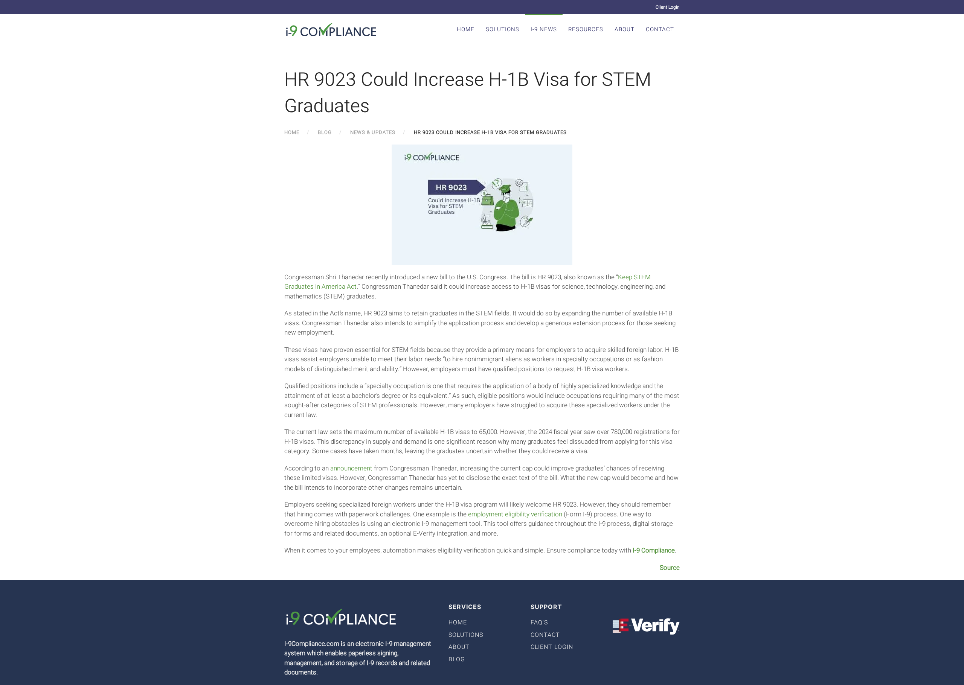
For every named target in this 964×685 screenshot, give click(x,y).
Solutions (502, 29)
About (625, 29)
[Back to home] (331, 29)
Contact (660, 29)
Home (465, 29)
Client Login (668, 7)
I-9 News (544, 29)
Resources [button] (585, 29)
